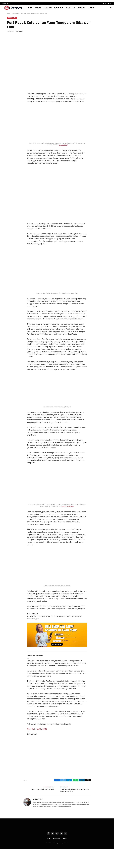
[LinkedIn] (10, 98)
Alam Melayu (47, 8)
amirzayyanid (20, 31)
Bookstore (57, 838)
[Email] (10, 105)
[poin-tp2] (57, 646)
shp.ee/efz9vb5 (63, 145)
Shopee (65, 838)
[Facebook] (10, 90)
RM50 (44, 729)
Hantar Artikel (6, 3)
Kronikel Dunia (59, 8)
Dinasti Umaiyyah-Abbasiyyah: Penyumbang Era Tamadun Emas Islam (74, 790)
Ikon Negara (82, 8)
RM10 (39, 729)
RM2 (28, 729)
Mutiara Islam (70, 8)
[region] (72, 193)
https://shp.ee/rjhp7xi (67, 506)
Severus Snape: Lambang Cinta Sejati (43, 789)
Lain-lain (91, 8)
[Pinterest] (10, 101)
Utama (30, 8)
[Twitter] (10, 94)
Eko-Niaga (38, 8)
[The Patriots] (13, 8)
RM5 (33, 729)
